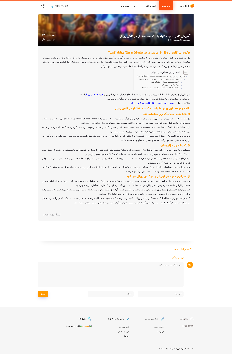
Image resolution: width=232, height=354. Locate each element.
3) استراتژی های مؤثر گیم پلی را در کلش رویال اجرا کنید (160, 87)
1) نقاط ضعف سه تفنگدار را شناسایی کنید (165, 82)
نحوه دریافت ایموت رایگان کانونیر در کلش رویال (152, 103)
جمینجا (126, 336)
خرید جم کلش (150, 6)
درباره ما (136, 6)
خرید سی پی (166, 6)
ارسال (43, 294)
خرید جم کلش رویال (94, 94)
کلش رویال (51, 35)
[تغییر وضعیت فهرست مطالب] (184, 72)
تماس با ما (125, 6)
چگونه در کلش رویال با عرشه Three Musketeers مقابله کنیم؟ (161, 76)
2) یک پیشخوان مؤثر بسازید (170, 85)
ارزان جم (184, 6)
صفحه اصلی (159, 327)
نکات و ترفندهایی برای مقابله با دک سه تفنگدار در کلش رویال (160, 79)
